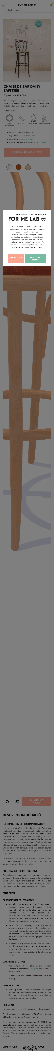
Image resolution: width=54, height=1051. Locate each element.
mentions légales (31, 232)
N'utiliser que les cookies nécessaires (29, 214)
